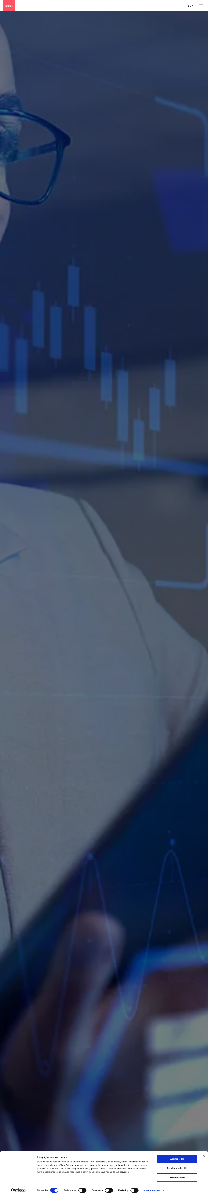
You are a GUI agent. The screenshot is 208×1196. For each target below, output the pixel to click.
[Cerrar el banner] (204, 1156)
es (189, 6)
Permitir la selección (177, 1168)
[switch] (82, 1190)
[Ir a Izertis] (9, 5)
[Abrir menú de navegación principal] (201, 6)
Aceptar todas (177, 1159)
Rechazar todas (177, 1177)
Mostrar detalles (152, 1190)
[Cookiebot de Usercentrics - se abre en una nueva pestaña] (18, 1190)
